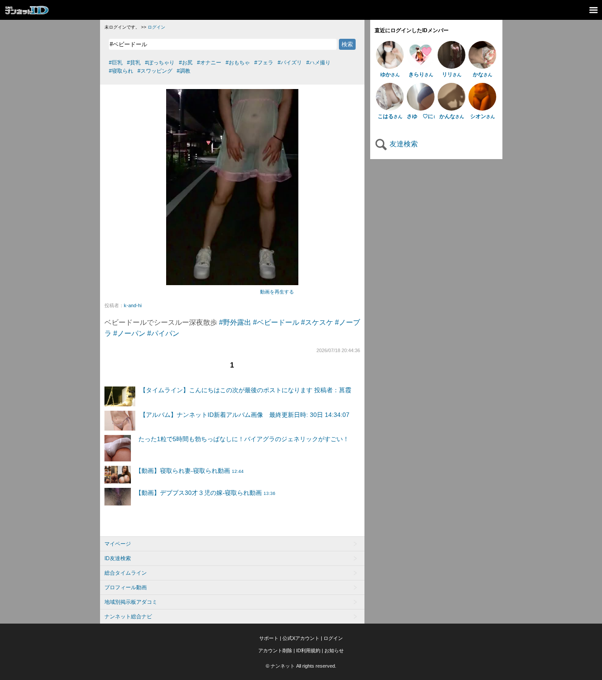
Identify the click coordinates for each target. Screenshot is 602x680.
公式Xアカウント (301, 638)
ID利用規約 (308, 650)
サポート (269, 638)
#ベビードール (276, 322)
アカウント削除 (275, 650)
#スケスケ (317, 322)
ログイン (156, 27)
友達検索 (403, 144)
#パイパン (163, 333)
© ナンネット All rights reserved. (301, 666)
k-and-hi (132, 305)
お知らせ (334, 650)
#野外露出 (235, 322)
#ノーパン (129, 333)
